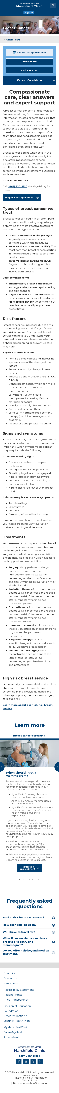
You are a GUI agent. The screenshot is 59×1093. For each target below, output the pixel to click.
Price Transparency (16, 999)
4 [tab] (33, 879)
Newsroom (11, 983)
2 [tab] (24, 879)
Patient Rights (13, 994)
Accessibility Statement (19, 989)
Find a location (29, 70)
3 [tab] (29, 879)
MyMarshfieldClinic (16, 1027)
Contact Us (11, 978)
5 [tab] (38, 879)
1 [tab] (19, 879)
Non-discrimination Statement (30, 1083)
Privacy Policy (29, 1075)
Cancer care (13, 39)
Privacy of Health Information (30, 1077)
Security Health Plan (17, 1020)
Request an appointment (31, 52)
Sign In (29, 12)
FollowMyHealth (14, 1032)
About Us (9, 973)
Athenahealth (12, 1037)
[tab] (29, 737)
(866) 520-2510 (17, 186)
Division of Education (17, 1006)
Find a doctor (29, 61)
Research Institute (15, 1016)
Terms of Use (29, 1080)
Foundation (11, 1011)
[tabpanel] (29, 806)
